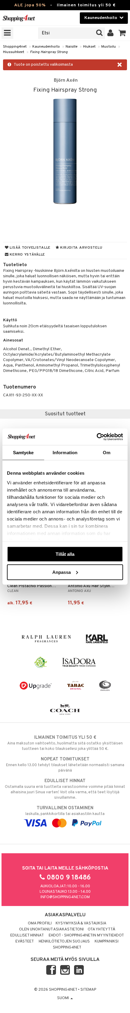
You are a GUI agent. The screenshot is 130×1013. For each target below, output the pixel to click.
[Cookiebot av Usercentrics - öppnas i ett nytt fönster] (96, 437)
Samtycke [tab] (23, 452)
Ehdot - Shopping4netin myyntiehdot (86, 935)
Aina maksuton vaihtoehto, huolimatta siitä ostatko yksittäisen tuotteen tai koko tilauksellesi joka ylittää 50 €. (65, 743)
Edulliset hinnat (27, 935)
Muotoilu (108, 46)
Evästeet (24, 941)
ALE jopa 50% (30, 5)
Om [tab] (106, 452)
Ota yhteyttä (101, 929)
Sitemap (88, 989)
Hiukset (89, 46)
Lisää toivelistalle (29, 247)
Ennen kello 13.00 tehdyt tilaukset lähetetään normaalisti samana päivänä (65, 765)
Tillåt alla (65, 554)
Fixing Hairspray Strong (49, 52)
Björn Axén (66, 80)
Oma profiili (40, 923)
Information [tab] (65, 452)
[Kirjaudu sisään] (110, 33)
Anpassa (61, 571)
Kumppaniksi (107, 941)
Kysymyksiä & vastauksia (81, 923)
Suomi (63, 998)
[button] (122, 33)
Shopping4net (15, 46)
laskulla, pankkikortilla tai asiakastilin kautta (65, 810)
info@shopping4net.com (65, 897)
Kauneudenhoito (46, 46)
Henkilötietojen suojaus (64, 941)
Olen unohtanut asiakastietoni (51, 929)
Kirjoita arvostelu (80, 247)
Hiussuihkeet (13, 52)
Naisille (71, 46)
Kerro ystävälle (27, 254)
